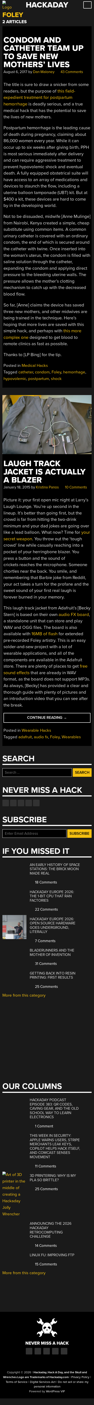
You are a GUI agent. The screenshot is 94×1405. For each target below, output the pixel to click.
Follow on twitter (13, 803)
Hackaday (47, 5)
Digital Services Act (43, 1382)
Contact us (36, 803)
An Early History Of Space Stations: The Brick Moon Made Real (55, 869)
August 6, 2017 (15, 72)
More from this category (23, 995)
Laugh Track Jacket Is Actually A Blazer (44, 472)
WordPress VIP (55, 1391)
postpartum (38, 378)
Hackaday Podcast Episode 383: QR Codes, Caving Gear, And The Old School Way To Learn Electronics (54, 1108)
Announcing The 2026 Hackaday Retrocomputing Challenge (50, 1230)
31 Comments (45, 963)
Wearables (71, 737)
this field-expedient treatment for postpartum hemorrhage (39, 97)
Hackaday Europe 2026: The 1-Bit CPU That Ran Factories (52, 896)
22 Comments (46, 909)
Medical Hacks (35, 365)
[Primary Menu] (87, 5)
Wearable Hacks (36, 730)
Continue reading (54, 719)
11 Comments (45, 1166)
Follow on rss (28, 803)
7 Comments (45, 941)
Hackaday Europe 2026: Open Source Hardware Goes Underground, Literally (52, 925)
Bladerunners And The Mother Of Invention (52, 952)
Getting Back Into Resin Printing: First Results (52, 975)
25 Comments (46, 986)
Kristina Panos (47, 487)
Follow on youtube (21, 803)
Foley (56, 372)
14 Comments (45, 1245)
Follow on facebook (5, 803)
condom (42, 372)
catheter (25, 372)
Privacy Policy (80, 1377)
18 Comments (45, 882)
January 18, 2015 (16, 487)
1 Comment (43, 1126)
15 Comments (45, 1264)
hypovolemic (14, 378)
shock (56, 378)
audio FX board (74, 614)
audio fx (41, 737)
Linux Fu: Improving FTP (52, 1255)
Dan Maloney (43, 72)
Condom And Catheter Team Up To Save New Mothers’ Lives (43, 52)
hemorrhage (74, 372)
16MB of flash (44, 634)
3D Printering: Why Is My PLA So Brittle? (53, 1177)
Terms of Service (17, 1382)
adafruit (25, 737)
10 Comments (75, 487)
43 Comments (71, 72)
